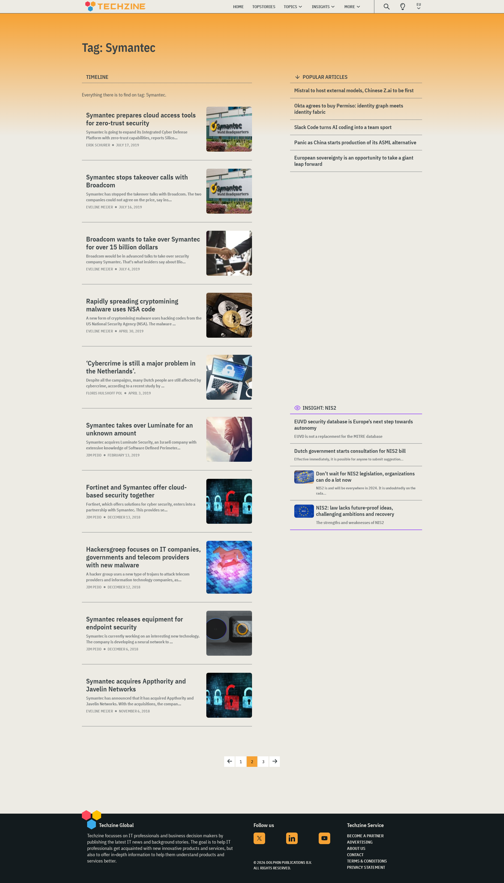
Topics (290, 6)
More (349, 6)
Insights (321, 6)
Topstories (263, 6)
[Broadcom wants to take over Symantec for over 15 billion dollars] (229, 253)
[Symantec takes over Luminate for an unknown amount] (229, 439)
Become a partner (365, 835)
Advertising (359, 842)
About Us (356, 848)
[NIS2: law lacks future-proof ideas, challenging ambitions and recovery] (304, 515)
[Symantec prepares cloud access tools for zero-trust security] (229, 129)
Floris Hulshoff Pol (104, 393)
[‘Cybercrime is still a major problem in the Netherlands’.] (229, 377)
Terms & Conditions (367, 861)
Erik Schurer (98, 145)
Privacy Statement (366, 867)
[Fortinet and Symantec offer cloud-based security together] (229, 501)
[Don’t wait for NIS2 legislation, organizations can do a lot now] (304, 483)
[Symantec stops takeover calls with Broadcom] (229, 191)
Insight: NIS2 (319, 407)
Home (238, 6)
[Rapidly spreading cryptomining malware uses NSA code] (229, 315)
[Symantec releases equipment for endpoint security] (229, 633)
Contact (355, 854)
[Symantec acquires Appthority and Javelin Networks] (229, 695)
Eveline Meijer (99, 207)
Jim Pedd (94, 455)
